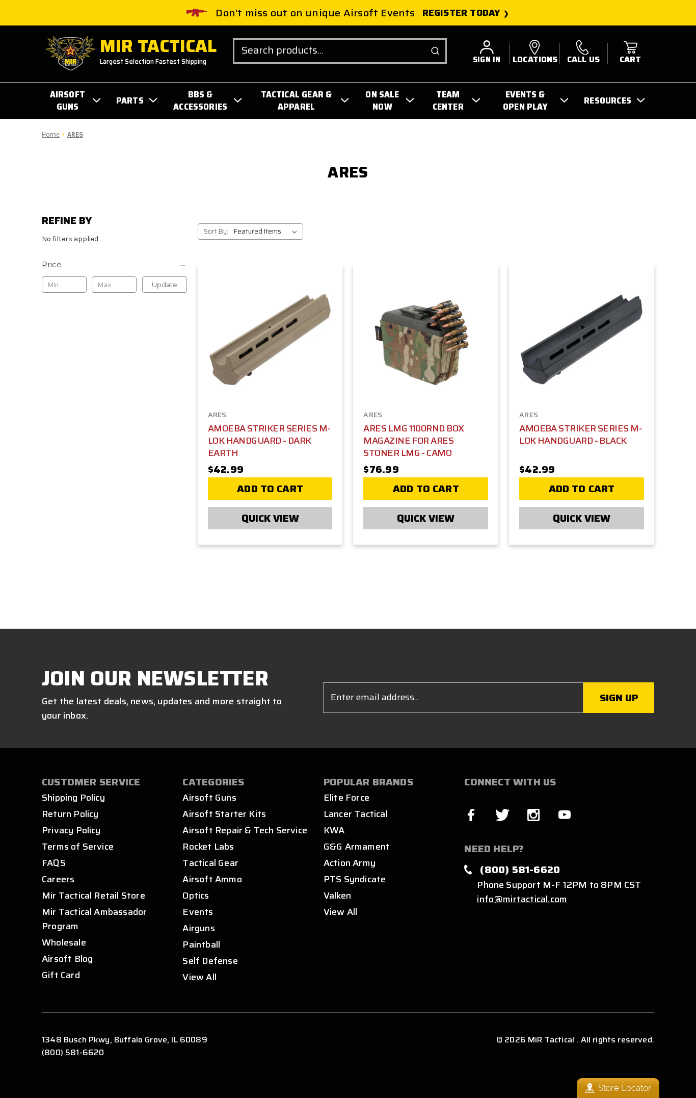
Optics (195, 895)
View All (199, 977)
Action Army (350, 863)
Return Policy (70, 814)
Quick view (270, 518)
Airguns (198, 928)
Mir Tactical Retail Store (93, 895)
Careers (58, 879)
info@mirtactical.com (522, 899)
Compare (267, 338)
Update (164, 284)
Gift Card (61, 975)
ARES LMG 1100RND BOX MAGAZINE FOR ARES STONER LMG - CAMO (413, 440)
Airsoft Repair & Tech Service (244, 830)
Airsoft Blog (67, 959)
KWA (334, 830)
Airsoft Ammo (212, 879)
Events (197, 912)
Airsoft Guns (209, 797)
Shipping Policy (73, 797)
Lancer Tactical (356, 814)
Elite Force (346, 797)
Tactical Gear (210, 863)
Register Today (461, 13)
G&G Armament (357, 846)
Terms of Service (78, 846)
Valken (337, 895)
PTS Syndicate (355, 879)
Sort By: (216, 231)
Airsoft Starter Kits (224, 814)
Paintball (201, 944)
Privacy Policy (71, 830)
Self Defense (209, 961)
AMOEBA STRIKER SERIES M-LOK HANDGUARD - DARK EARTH (269, 440)
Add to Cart (270, 488)
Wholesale (64, 942)
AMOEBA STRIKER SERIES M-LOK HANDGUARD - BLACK (580, 434)
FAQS (54, 863)
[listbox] (267, 231)
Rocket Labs (208, 846)
